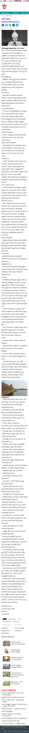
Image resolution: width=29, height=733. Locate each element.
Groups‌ (19, 619)
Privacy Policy (15, 731)
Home (3, 15)
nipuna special (16, 621)
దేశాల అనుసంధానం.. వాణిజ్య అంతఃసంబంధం (14, 709)
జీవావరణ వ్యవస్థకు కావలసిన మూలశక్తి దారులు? (15, 718)
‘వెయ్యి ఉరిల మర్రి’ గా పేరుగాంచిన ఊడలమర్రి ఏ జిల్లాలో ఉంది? (17, 675)
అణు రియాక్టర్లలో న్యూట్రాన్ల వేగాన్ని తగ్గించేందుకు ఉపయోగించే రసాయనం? (15, 705)
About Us (5, 731)
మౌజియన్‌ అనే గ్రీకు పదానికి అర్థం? (11, 721)
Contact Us (10, 731)
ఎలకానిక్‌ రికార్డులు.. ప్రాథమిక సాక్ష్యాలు (16, 651)
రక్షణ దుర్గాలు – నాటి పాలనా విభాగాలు (16, 683)
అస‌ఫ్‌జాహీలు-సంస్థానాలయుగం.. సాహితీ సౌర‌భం (6, 631)
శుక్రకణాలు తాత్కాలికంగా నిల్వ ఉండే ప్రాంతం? (17, 658)
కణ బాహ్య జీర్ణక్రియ (8, 711)
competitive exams (12, 619)
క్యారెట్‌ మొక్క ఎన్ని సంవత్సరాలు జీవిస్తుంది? (13, 697)
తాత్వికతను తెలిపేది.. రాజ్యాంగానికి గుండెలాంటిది (18, 643)
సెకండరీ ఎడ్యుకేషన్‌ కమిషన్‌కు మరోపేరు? (16, 666)
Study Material (9, 15)
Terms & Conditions (23, 731)
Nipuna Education (7, 621)
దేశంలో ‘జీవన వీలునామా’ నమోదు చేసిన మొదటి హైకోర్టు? (13, 694)
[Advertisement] (17, 6)
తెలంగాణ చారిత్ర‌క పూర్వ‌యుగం (19, 629)
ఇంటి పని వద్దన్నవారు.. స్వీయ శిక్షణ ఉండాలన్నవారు (12, 715)
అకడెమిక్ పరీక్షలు (5, 12)
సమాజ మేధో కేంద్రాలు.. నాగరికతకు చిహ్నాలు (14, 723)
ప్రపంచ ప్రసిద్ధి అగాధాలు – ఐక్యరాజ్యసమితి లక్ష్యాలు (13, 701)
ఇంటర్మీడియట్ (15, 12)
